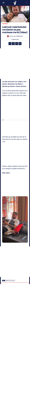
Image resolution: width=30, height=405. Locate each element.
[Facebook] (10, 43)
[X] (13, 43)
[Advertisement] (15, 63)
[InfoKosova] (8, 36)
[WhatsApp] (20, 43)
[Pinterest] (16, 43)
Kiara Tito (8, 280)
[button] (27, 3)
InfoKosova (19, 36)
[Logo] (15, 3)
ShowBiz (5, 23)
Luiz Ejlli (12, 280)
